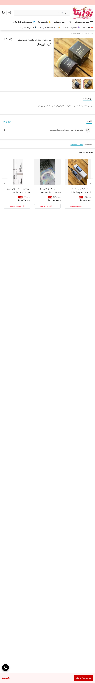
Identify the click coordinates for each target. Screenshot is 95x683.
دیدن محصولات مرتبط (83, 678)
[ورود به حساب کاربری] (10, 12)
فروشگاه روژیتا (88, 33)
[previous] (90, 184)
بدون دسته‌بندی (76, 33)
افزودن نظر (7, 121)
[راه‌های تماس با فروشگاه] (5, 667)
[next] (5, 184)
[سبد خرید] (3, 12)
